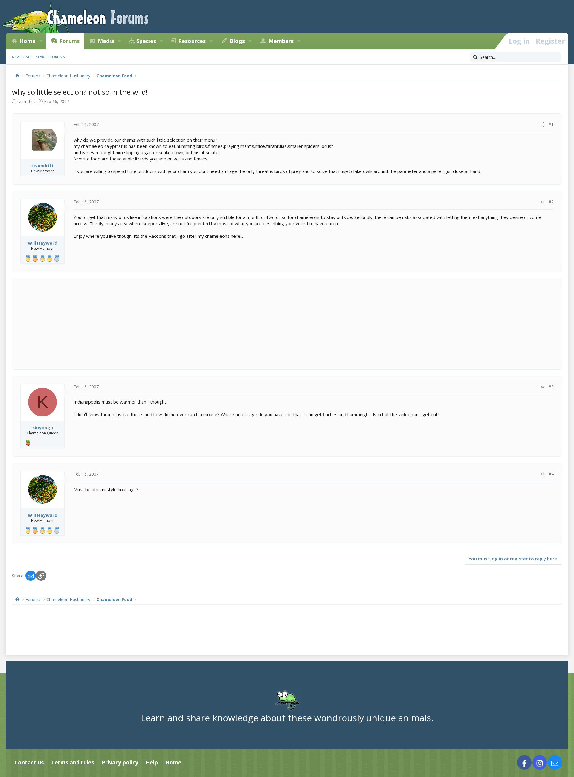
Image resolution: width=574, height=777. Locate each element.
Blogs (237, 41)
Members (281, 41)
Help (152, 762)
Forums (69, 41)
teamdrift (26, 101)
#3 (551, 387)
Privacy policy (120, 762)
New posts (21, 56)
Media (106, 41)
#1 (551, 124)
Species (146, 41)
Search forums (50, 56)
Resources (192, 41)
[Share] (542, 124)
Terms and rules (72, 762)
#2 (551, 202)
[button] (41, 41)
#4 (551, 474)
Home (27, 41)
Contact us (29, 762)
